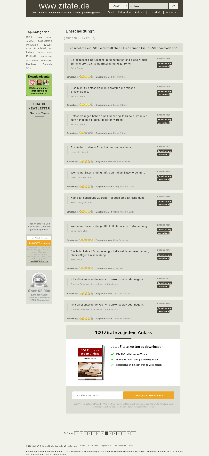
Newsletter (172, 12)
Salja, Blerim (77, 68)
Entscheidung (164, 63)
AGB (131, 445)
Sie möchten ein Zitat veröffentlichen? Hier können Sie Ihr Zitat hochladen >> (123, 48)
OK (174, 6)
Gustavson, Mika (79, 231)
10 (124, 433)
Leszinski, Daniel (79, 152)
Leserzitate (154, 12)
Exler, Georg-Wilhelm (81, 177)
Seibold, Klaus (78, 96)
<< (76, 433)
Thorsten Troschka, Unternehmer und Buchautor (95, 284)
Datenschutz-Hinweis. (39, 262)
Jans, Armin (77, 259)
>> (133, 433)
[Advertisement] (39, 168)
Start (111, 12)
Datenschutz (120, 445)
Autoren (139, 12)
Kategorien (124, 12)
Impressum (106, 445)
